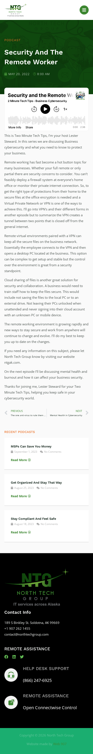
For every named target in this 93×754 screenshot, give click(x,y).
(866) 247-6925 (37, 680)
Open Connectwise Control (50, 707)
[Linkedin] (14, 657)
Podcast (12, 40)
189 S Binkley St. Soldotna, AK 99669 (31, 622)
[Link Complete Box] (46, 453)
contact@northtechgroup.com (26, 634)
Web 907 (60, 744)
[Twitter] (22, 657)
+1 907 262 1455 (17, 628)
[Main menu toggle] (84, 10)
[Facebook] (6, 657)
